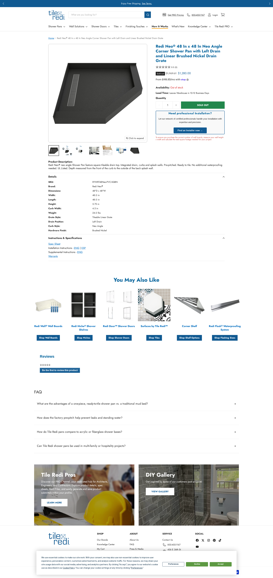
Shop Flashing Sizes (224, 337)
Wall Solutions (76, 26)
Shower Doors (98, 26)
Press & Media (136, 549)
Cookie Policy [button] (69, 568)
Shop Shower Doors (118, 337)
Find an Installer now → (190, 130)
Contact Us (167, 539)
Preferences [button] (136, 568)
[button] (3, 3)
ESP (83, 248)
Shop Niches (83, 337)
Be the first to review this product (61, 371)
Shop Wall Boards (48, 337)
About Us (134, 539)
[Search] (147, 15)
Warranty (53, 256)
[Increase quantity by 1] (176, 105)
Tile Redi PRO (222, 26)
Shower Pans (55, 26)
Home (51, 38)
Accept (221, 564)
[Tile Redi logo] (56, 15)
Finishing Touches (135, 26)
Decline (197, 564)
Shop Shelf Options (189, 337)
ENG (76, 248)
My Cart (101, 549)
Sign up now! (163, 3)
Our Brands (102, 539)
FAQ (132, 544)
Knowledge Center (197, 26)
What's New (178, 26)
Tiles (116, 26)
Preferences (173, 564)
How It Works (160, 26)
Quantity (161, 98)
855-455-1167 (173, 544)
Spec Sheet (54, 244)
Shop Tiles (154, 337)
